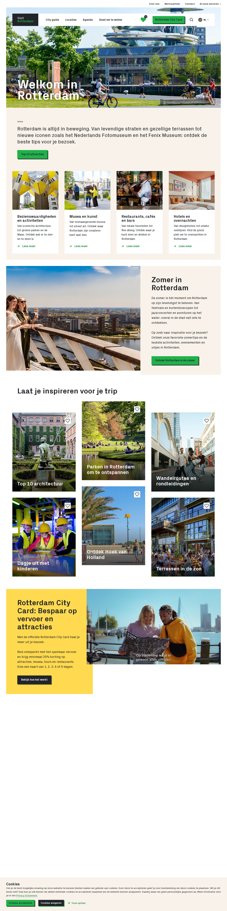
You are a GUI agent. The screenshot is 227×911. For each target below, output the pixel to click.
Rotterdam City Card (168, 19)
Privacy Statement (26, 895)
